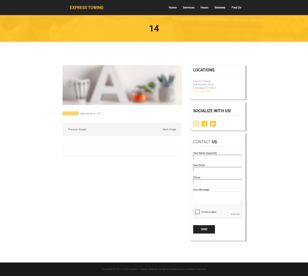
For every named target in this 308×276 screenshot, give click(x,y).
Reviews (220, 7)
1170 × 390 (70, 113)
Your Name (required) (205, 153)
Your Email (199, 165)
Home (173, 7)
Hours (205, 7)
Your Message (201, 189)
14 (98, 113)
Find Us (236, 7)
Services (188, 7)
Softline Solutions (196, 269)
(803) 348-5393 (202, 91)
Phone (196, 177)
